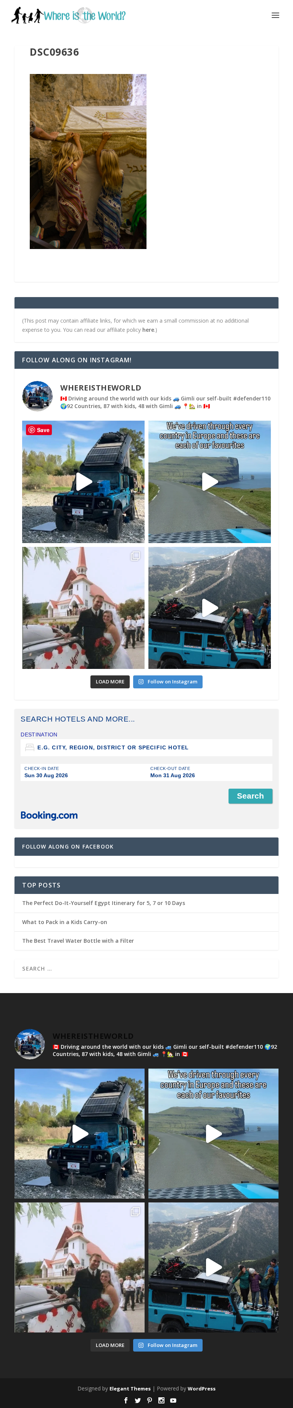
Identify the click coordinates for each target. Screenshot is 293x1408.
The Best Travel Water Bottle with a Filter (78, 940)
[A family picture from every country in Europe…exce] (209, 608)
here (148, 329)
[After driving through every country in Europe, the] (209, 482)
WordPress (202, 1388)
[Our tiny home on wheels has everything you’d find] (83, 482)
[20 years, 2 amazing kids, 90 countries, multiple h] (83, 608)
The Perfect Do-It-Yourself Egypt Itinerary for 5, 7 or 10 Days (103, 903)
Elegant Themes (130, 1388)
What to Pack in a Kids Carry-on (64, 922)
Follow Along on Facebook (68, 846)
